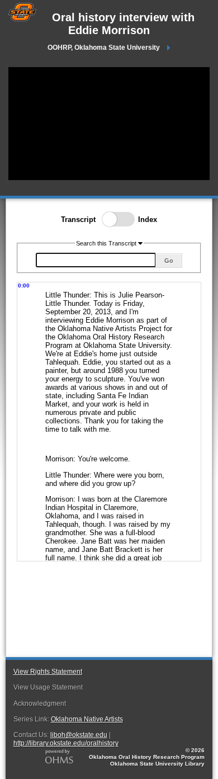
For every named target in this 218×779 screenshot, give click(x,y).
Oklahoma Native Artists (87, 719)
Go (168, 260)
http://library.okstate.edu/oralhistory (66, 743)
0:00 (24, 285)
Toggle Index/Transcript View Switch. (115, 219)
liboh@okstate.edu (78, 735)
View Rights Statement (47, 672)
